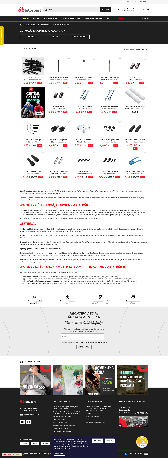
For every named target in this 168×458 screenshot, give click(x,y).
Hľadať (105, 10)
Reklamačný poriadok (60, 428)
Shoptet (130, 453)
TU (69, 448)
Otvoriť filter (29, 48)
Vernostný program (60, 422)
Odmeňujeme (98, 301)
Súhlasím (109, 441)
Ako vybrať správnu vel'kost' (96, 422)
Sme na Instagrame (32, 362)
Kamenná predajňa (133, 301)
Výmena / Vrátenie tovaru (62, 416)
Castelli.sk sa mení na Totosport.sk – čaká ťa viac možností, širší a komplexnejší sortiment (99, 408)
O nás (88, 419)
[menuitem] (24, 18)
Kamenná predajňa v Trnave (95, 416)
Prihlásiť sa (84, 347)
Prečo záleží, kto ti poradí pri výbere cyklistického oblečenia (65, 407)
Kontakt (89, 413)
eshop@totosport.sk (31, 414)
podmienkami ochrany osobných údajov (93, 342)
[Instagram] (22, 422)
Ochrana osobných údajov (62, 431)
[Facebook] (28, 422)
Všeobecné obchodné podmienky (64, 425)
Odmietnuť (98, 441)
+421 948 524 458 (128, 9)
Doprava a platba (59, 419)
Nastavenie (59, 453)
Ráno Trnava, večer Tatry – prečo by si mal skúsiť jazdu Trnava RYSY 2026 (66, 412)
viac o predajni (141, 413)
